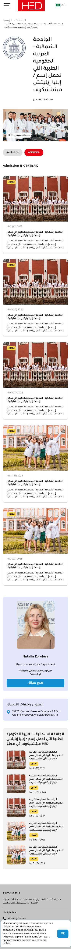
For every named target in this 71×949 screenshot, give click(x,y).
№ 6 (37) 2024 (37, 816)
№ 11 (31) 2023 (37, 840)
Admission (34, 152)
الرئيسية (7, 20)
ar (63, 5)
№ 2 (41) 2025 (37, 768)
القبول (33, 764)
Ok (63, 933)
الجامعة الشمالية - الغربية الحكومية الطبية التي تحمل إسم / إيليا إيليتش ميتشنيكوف (46, 755)
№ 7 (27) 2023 (37, 864)
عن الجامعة (13, 152)
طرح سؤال (35, 683)
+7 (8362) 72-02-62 (17, 918)
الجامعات (21, 20)
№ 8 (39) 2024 (37, 792)
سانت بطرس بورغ (43, 99)
